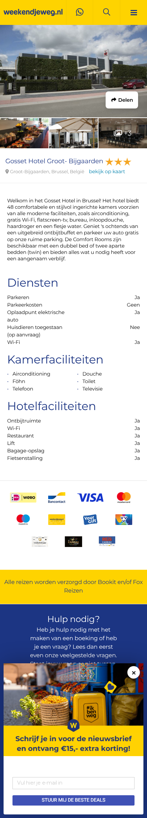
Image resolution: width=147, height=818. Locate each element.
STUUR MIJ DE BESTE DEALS (73, 800)
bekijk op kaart (107, 171)
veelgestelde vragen (88, 655)
